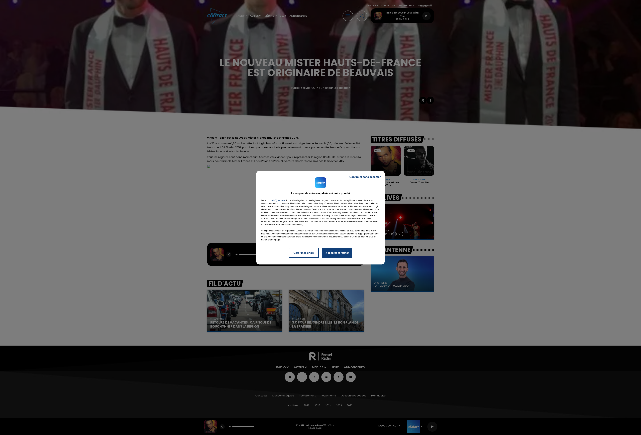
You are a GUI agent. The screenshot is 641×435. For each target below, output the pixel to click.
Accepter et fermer (337, 253)
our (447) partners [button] (277, 200)
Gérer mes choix (303, 253)
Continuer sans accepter (365, 177)
